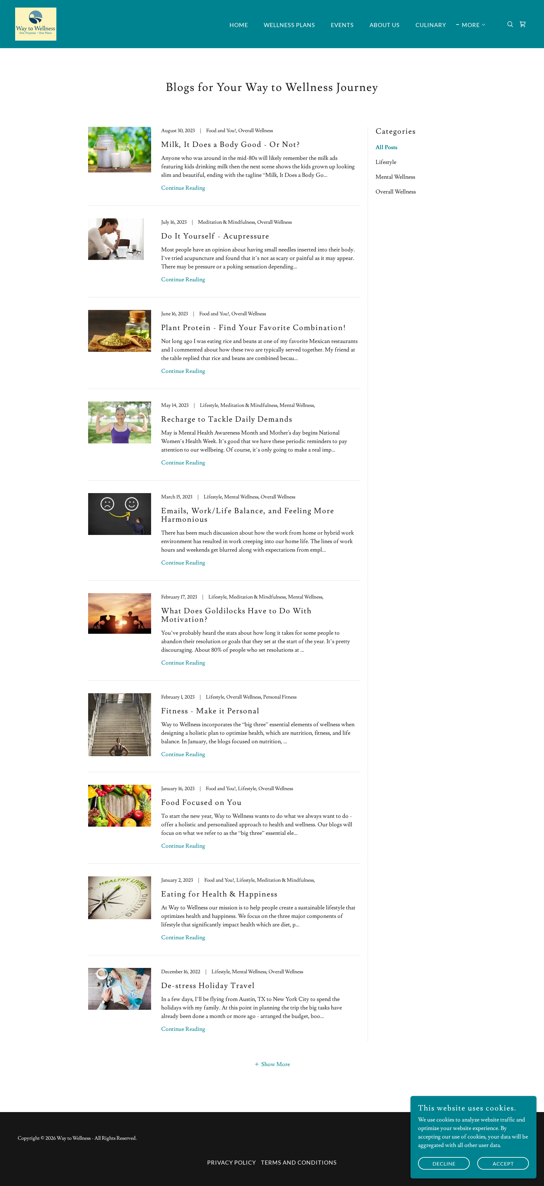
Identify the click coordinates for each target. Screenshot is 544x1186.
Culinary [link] (431, 24)
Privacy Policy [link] (231, 1162)
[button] (471, 25)
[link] (35, 22)
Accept (503, 1163)
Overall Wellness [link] (396, 191)
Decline (444, 1163)
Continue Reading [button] (183, 188)
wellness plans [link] (289, 24)
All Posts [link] (386, 147)
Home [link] (239, 24)
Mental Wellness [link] (395, 177)
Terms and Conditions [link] (299, 1162)
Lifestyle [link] (386, 162)
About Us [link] (385, 24)
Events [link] (342, 24)
